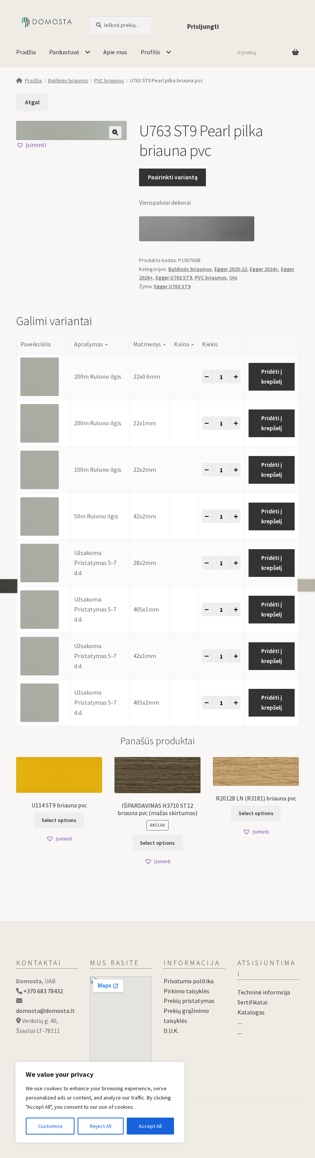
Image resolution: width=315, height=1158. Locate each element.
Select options (58, 820)
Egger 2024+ (264, 269)
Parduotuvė (64, 52)
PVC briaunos (109, 80)
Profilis (150, 52)
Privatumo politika (189, 981)
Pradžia (26, 52)
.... (239, 1022)
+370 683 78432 (43, 991)
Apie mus (115, 52)
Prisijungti (203, 26)
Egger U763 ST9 (174, 277)
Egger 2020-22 (230, 269)
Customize (50, 1126)
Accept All (150, 1126)
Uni (233, 277)
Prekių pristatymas (189, 1000)
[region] (99, 1102)
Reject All (100, 1126)
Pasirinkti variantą (172, 177)
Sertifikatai (252, 1002)
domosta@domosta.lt (45, 1010)
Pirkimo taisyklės (186, 991)
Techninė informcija (263, 992)
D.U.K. (171, 1030)
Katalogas (251, 1012)
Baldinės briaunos (68, 80)
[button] (115, 132)
